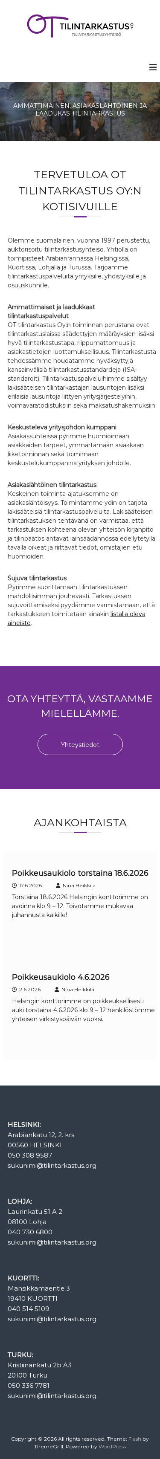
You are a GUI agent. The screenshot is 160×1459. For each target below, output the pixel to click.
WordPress (112, 1446)
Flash (134, 1439)
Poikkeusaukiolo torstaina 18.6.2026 (80, 873)
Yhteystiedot (80, 745)
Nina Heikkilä (79, 885)
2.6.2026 (30, 989)
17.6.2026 (30, 885)
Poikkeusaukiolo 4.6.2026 (61, 977)
